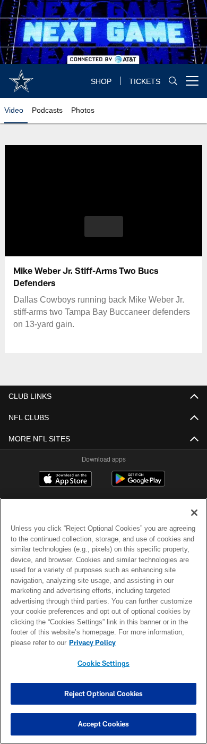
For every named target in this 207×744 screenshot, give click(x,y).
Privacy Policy (92, 642)
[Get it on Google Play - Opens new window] (138, 484)
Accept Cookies (104, 724)
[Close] (194, 512)
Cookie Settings (103, 663)
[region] (103, 621)
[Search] (173, 80)
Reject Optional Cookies (103, 693)
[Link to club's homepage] (21, 76)
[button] (103, 226)
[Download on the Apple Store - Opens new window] (65, 480)
